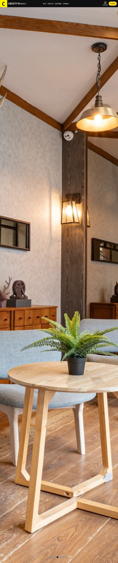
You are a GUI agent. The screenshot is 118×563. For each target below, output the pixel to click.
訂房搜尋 (112, 3)
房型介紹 (50, 3)
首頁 (44, 3)
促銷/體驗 (58, 3)
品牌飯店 (66, 3)
